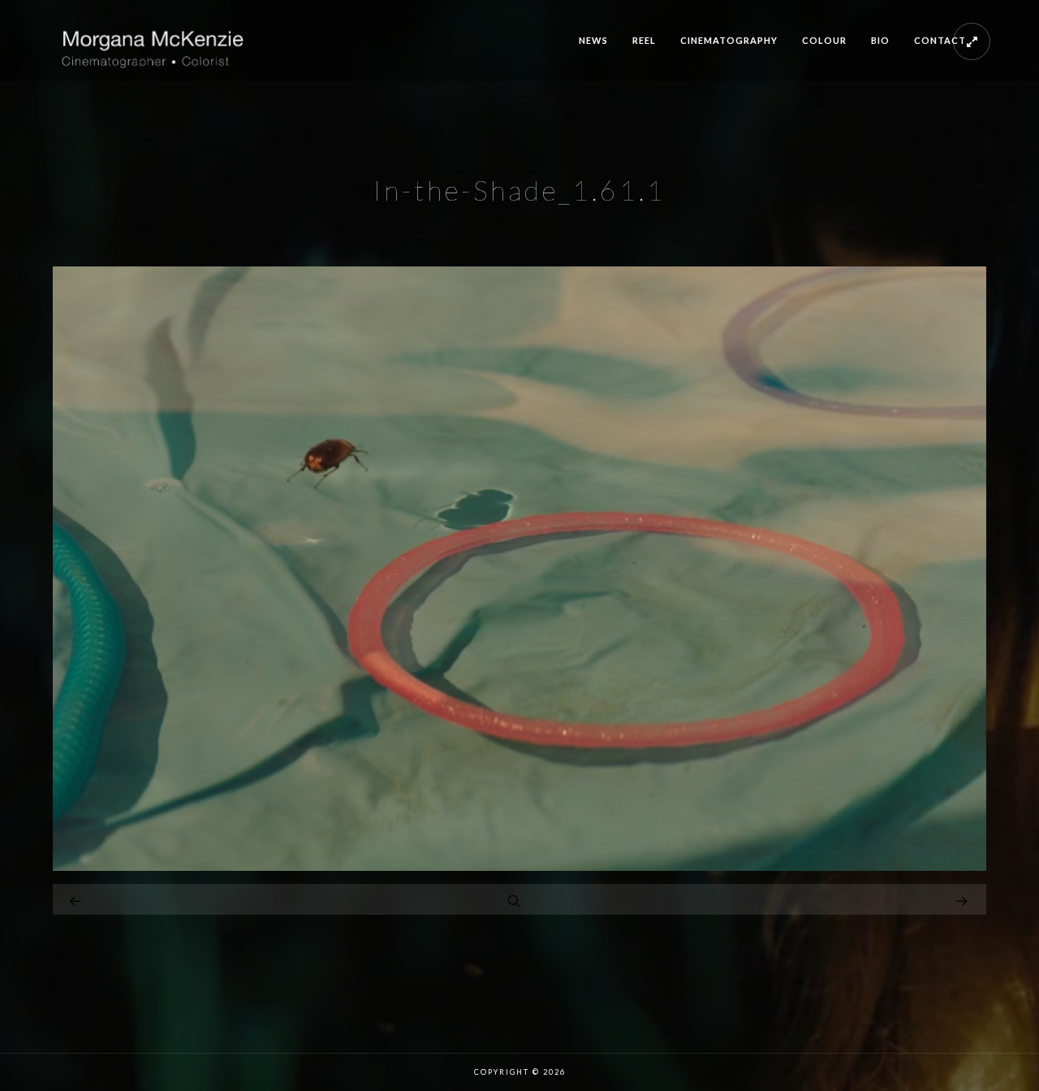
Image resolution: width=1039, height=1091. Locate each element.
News (593, 40)
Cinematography (729, 40)
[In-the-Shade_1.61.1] (519, 866)
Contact (940, 40)
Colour (824, 40)
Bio (880, 40)
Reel (644, 40)
